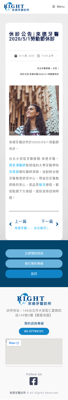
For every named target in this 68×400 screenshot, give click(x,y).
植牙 (42, 185)
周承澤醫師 (17, 165)
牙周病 (14, 172)
